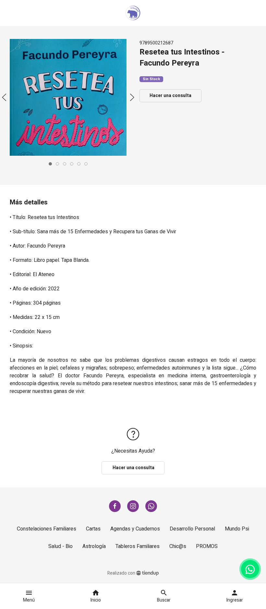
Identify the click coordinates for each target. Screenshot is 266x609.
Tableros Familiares (137, 546)
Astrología (94, 546)
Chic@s (177, 546)
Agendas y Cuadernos (135, 529)
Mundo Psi (237, 529)
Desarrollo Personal (192, 529)
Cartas (93, 529)
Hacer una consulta (170, 95)
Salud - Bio (60, 546)
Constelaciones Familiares (46, 529)
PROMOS (207, 546)
